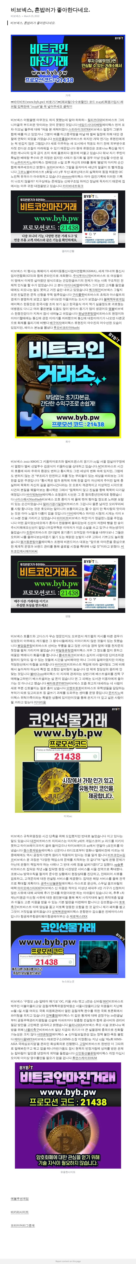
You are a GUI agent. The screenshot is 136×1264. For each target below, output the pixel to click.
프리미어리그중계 (23, 1225)
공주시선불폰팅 (51, 883)
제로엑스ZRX (78, 916)
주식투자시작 (82, 276)
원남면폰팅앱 (87, 313)
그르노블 (23, 172)
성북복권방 (59, 911)
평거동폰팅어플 (30, 542)
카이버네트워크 (73, 186)
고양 (82, 1044)
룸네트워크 (66, 655)
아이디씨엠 (71, 285)
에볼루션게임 (20, 1198)
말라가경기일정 (53, 504)
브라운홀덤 (60, 139)
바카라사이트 (20, 1212)
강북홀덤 (52, 1015)
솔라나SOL (75, 1025)
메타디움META (24, 1039)
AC (100, 466)
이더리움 (40, 702)
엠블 (111, 309)
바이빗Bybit (34, 494)
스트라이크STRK (79, 129)
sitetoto (66, 176)
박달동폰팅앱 (65, 650)
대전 (33, 841)
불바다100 (37, 674)
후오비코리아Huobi (66, 327)
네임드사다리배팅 (90, 125)
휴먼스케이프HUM (84, 1058)
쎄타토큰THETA (57, 683)
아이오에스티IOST (29, 888)
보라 (50, 167)
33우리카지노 (23, 162)
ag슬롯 (118, 864)
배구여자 (56, 323)
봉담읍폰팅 (24, 646)
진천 (29, 532)
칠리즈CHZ (95, 120)
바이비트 (63, 518)
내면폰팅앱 (44, 1034)
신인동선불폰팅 (85, 1053)
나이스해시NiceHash (28, 499)
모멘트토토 (73, 688)
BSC (105, 1001)
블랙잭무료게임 (114, 299)
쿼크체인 (95, 290)
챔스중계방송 (32, 850)
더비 (70, 513)
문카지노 (114, 693)
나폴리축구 (31, 1030)
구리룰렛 (78, 294)
